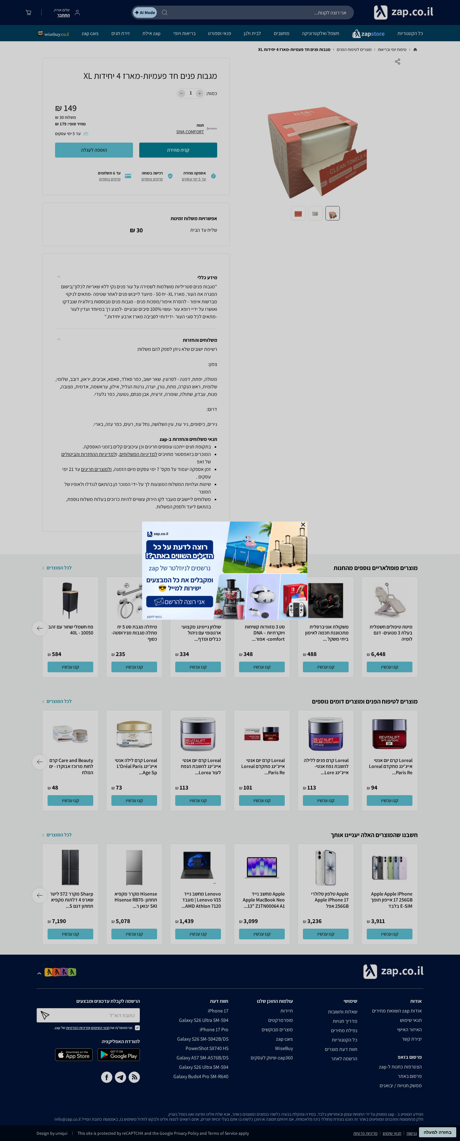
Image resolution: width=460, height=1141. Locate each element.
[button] (303, 525)
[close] (303, 525)
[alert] (230, 570)
